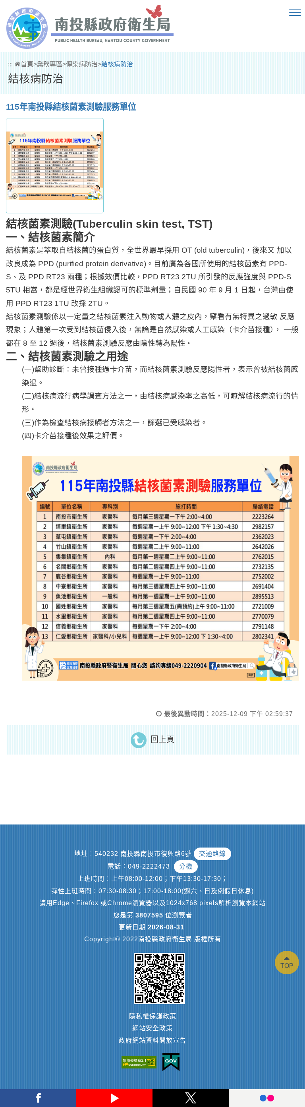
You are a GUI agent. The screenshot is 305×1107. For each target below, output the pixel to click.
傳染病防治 (82, 64)
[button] (295, 13)
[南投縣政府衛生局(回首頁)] (90, 27)
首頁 (27, 64)
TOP (286, 965)
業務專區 (49, 64)
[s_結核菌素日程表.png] (55, 165)
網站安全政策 (152, 1028)
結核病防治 (117, 64)
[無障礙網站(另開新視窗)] (141, 1062)
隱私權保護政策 (152, 1016)
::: (10, 64)
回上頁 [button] (162, 739)
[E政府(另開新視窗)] (172, 1062)
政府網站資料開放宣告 (152, 1040)
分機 (186, 866)
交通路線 (212, 853)
